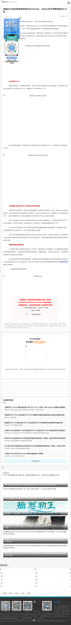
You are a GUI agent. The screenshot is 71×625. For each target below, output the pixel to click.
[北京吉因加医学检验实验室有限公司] (53, 572)
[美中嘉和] (53, 579)
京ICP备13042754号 (60, 620)
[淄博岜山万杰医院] (18, 579)
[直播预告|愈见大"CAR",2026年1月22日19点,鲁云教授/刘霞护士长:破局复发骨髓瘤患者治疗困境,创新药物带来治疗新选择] (35, 548)
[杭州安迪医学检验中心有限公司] (18, 583)
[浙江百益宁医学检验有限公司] (18, 576)
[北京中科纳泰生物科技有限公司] (53, 576)
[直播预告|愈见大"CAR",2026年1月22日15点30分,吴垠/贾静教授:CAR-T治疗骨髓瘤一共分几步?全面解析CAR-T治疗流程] (35, 534)
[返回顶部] (69, 529)
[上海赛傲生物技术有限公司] (17, 569)
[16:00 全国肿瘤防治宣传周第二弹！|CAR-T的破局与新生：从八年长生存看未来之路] (35, 489)
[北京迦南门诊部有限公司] (18, 586)
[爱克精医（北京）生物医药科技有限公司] (52, 569)
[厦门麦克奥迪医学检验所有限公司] (18, 572)
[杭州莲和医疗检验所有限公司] (53, 583)
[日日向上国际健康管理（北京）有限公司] (53, 586)
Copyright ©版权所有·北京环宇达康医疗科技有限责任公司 (16, 620)
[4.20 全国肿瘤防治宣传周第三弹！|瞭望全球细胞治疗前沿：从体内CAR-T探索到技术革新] (35, 475)
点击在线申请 (35, 461)
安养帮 (22, 593)
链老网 (17, 593)
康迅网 (11, 593)
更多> (5, 402)
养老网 (28, 593)
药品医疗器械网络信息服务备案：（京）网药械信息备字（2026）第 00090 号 (22, 618)
